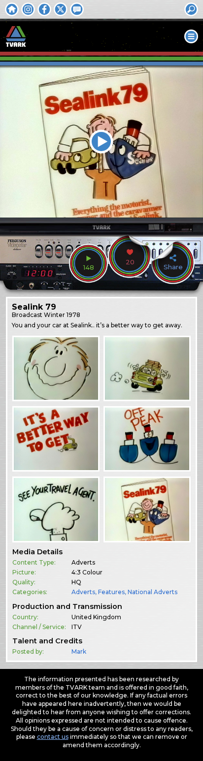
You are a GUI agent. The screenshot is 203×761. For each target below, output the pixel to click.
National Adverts (152, 592)
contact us (52, 736)
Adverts (83, 592)
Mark (78, 651)
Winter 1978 (62, 314)
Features (111, 592)
